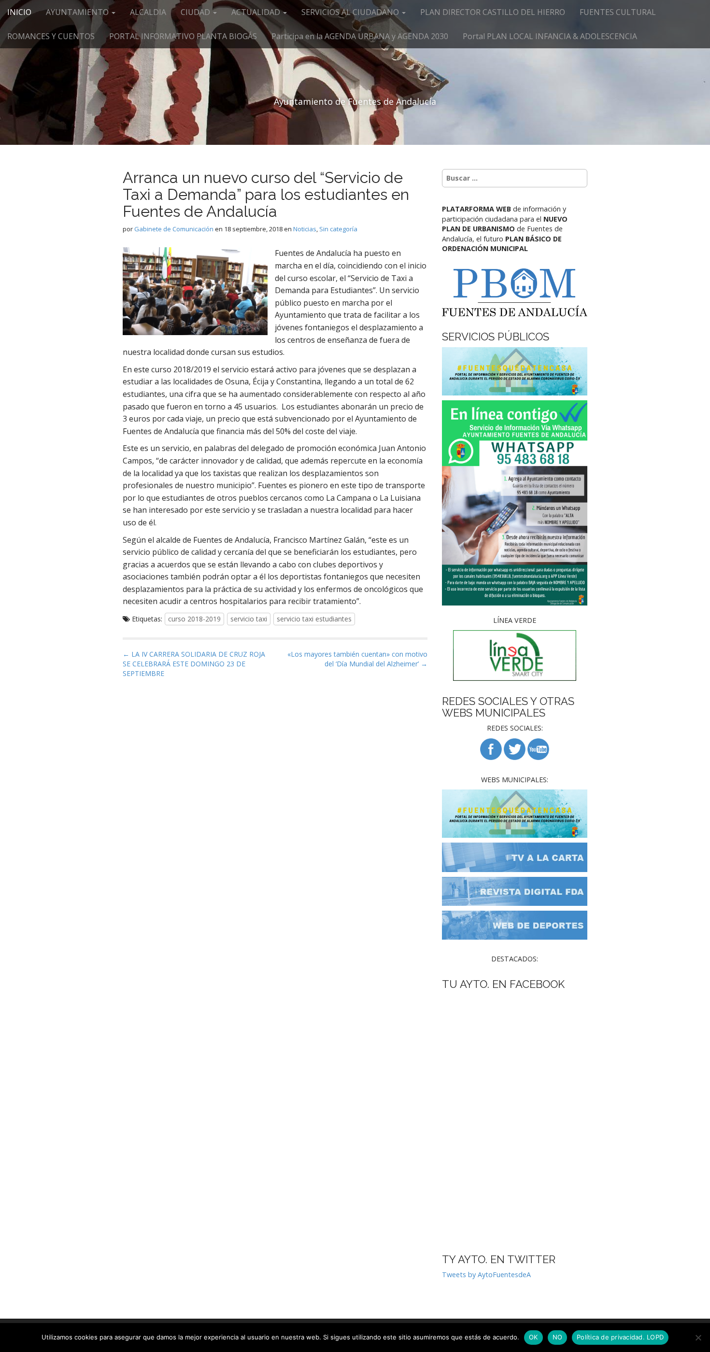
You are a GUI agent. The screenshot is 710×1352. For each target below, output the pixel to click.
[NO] (698, 1337)
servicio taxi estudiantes (314, 618)
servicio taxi (248, 618)
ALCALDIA (148, 12)
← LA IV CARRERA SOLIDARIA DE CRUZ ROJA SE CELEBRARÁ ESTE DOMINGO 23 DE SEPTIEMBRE (194, 663)
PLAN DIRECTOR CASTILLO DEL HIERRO (492, 12)
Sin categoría (338, 229)
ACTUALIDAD (256, 12)
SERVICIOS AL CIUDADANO (351, 12)
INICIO (19, 12)
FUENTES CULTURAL (618, 12)
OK (533, 1337)
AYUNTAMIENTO (78, 12)
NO (558, 1337)
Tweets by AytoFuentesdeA (486, 1274)
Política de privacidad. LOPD (620, 1337)
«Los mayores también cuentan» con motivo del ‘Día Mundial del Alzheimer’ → (357, 658)
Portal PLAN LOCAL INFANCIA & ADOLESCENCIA (550, 36)
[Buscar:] (514, 178)
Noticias (304, 229)
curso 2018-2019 (194, 618)
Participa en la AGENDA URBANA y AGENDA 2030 (359, 36)
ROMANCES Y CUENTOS (51, 36)
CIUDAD (196, 12)
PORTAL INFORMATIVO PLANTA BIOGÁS (183, 36)
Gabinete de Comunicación (173, 229)
